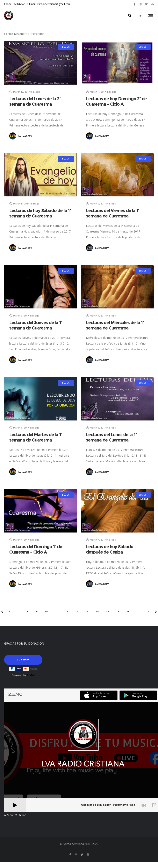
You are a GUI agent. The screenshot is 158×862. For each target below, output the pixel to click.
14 (87, 611)
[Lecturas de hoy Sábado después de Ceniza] (117, 511)
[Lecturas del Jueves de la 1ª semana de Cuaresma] (40, 286)
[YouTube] (152, 4)
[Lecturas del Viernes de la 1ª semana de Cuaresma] (117, 174)
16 (107, 611)
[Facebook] (134, 4)
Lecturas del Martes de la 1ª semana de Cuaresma (35, 437)
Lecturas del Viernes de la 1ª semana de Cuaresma (112, 213)
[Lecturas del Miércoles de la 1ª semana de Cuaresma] (117, 286)
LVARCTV (25, 136)
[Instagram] (140, 4)
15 (97, 611)
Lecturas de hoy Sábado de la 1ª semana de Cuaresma (40, 213)
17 (117, 611)
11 (56, 611)
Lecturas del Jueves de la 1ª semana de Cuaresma (35, 325)
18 (128, 611)
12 (66, 611)
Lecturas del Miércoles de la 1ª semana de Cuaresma (115, 325)
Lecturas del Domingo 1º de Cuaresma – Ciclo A (35, 549)
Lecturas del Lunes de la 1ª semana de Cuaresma (111, 437)
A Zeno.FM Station (15, 815)
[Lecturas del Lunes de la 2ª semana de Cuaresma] (40, 63)
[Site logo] (8, 15)
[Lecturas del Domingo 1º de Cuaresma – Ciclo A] (40, 511)
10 (46, 611)
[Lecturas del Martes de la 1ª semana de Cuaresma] (40, 398)
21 (147, 611)
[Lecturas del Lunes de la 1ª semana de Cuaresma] (117, 398)
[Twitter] (146, 4)
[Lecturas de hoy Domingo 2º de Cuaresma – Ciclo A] (117, 63)
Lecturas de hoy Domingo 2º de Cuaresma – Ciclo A (116, 101)
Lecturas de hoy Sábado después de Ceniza (109, 549)
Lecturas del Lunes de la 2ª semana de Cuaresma (34, 101)
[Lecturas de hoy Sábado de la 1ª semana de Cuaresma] (40, 174)
